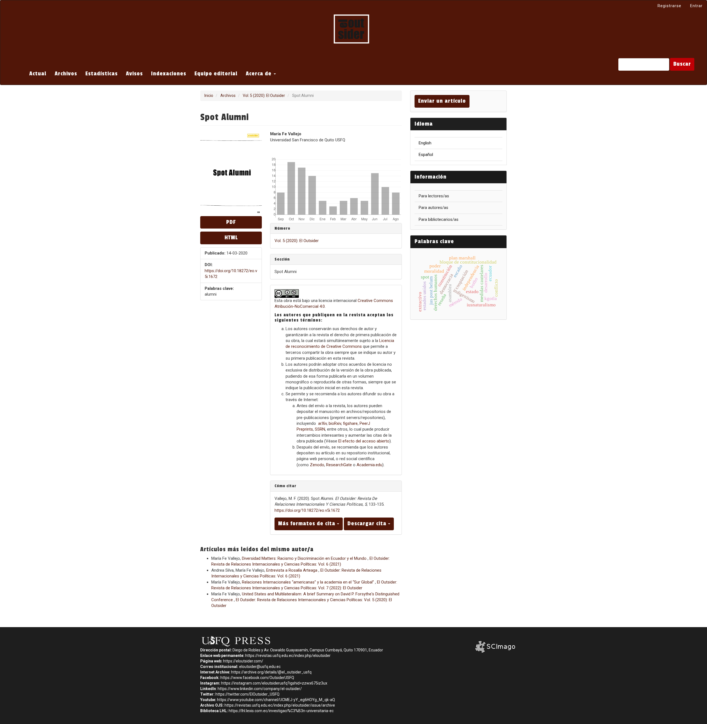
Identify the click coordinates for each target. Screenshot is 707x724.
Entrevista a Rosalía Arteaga (292, 570)
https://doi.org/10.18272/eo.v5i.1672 (307, 510)
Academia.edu (369, 464)
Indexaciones (168, 73)
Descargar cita (367, 523)
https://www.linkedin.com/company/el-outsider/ (260, 688)
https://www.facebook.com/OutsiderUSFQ (257, 677)
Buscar (682, 64)
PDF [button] (231, 222)
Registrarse (669, 5)
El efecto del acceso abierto (363, 441)
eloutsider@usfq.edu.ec (260, 666)
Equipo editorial (216, 73)
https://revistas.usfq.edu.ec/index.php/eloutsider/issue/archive (280, 705)
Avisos (134, 73)
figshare (350, 423)
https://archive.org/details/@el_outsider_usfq (271, 672)
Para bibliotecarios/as (438, 219)
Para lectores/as (434, 195)
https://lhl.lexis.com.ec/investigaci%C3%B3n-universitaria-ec (281, 711)
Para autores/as (433, 207)
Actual (37, 73)
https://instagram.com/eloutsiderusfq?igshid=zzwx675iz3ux (274, 683)
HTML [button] (231, 237)
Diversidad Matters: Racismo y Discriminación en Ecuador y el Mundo (305, 558)
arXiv (322, 423)
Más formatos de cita (307, 523)
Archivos (66, 73)
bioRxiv (335, 423)
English (425, 142)
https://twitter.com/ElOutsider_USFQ (247, 694)
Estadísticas (101, 73)
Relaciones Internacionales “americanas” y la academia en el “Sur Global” (308, 582)
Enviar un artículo (442, 101)
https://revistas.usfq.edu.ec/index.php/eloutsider (288, 655)
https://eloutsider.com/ (243, 661)
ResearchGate (339, 464)
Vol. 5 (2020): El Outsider (264, 95)
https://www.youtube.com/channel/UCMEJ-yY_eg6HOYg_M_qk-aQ (276, 700)
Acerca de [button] (259, 73)
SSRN (320, 429)
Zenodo (317, 464)
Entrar (696, 5)
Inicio (208, 95)
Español (426, 154)
